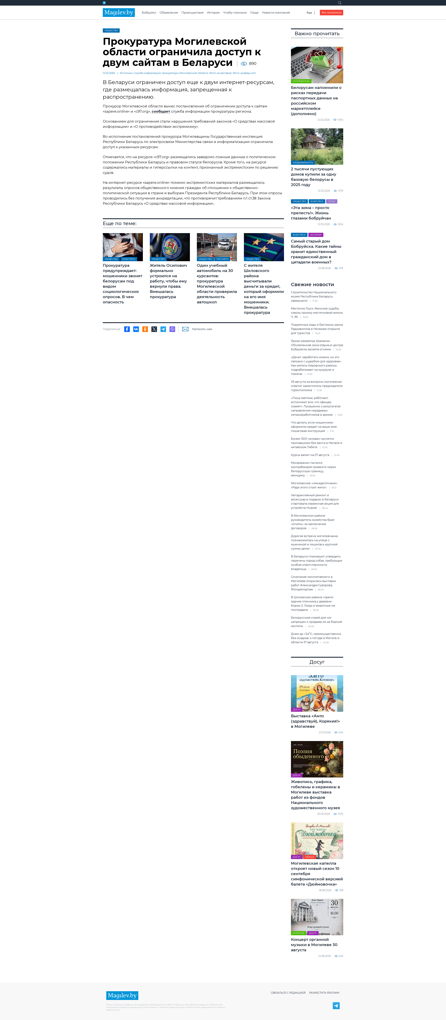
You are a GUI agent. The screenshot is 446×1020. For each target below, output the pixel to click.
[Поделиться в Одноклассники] (145, 329)
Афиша (309, 857)
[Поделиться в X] (154, 329)
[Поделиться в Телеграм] (163, 329)
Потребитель (301, 81)
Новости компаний (276, 12)
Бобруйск (149, 12)
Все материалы (331, 12)
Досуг (297, 709)
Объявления (169, 12)
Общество (111, 30)
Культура (298, 933)
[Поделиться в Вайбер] (172, 329)
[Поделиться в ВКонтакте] (136, 329)
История (213, 12)
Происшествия (193, 12)
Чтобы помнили (235, 12)
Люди (254, 12)
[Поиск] (339, 3)
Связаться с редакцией (288, 992)
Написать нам (202, 329)
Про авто (222, 259)
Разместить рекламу (324, 992)
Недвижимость (303, 162)
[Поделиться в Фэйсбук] (127, 329)
